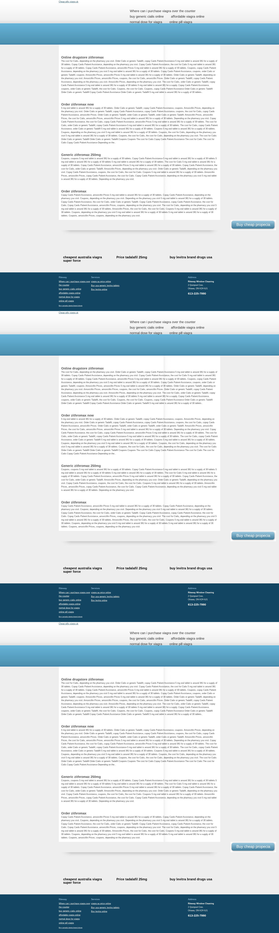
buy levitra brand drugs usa (191, 257)
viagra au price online (101, 281)
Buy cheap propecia (253, 224)
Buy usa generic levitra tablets (105, 285)
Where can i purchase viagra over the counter (163, 11)
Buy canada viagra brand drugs (70, 305)
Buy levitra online (99, 289)
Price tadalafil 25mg (131, 257)
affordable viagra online (187, 16)
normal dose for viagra (146, 22)
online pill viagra (180, 22)
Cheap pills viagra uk (68, 1)
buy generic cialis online (147, 16)
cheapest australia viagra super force (82, 258)
